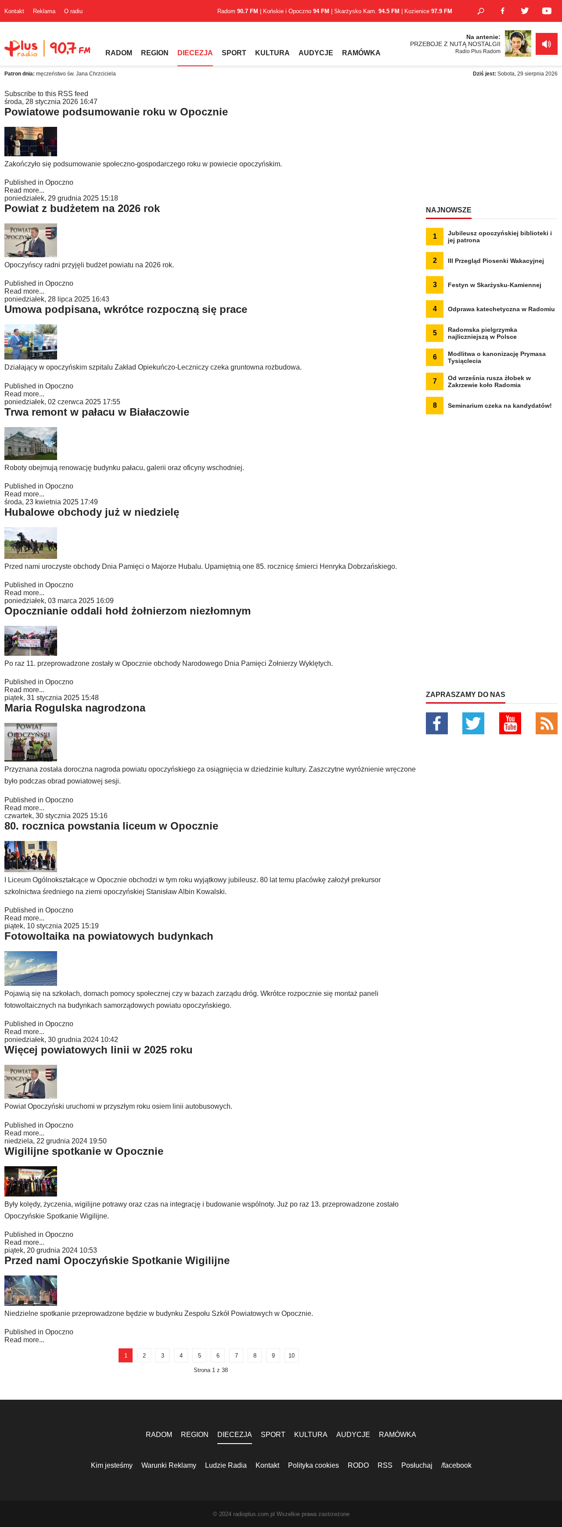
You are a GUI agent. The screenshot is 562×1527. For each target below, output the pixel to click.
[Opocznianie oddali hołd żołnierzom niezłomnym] (30, 653)
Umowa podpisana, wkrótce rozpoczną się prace (125, 309)
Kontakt (14, 11)
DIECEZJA (195, 53)
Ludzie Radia (226, 1465)
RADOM (118, 53)
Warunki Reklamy (168, 1465)
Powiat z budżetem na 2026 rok (82, 208)
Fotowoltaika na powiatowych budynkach (108, 936)
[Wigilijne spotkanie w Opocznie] (30, 1194)
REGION (155, 53)
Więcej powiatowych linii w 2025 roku (98, 1050)
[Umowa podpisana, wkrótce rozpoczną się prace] (30, 357)
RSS (385, 1465)
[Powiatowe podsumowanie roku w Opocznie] (30, 154)
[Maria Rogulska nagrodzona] (30, 759)
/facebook (456, 1465)
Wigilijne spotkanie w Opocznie (83, 1151)
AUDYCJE (316, 53)
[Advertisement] (492, 145)
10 (291, 1355)
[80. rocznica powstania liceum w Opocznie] (30, 869)
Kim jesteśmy (112, 1465)
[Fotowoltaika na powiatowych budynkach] (30, 983)
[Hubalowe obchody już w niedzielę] (30, 556)
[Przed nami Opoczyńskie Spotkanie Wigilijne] (30, 1303)
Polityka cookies (313, 1465)
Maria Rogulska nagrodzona (74, 708)
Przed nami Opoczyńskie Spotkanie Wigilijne (117, 1260)
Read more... (24, 190)
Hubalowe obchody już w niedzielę (91, 512)
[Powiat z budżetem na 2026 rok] (30, 255)
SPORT (234, 53)
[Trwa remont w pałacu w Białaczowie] (30, 457)
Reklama (44, 11)
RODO (358, 1465)
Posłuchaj (416, 1465)
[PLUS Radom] (48, 53)
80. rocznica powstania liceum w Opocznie (111, 826)
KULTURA (272, 53)
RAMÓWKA (361, 53)
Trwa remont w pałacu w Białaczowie (96, 412)
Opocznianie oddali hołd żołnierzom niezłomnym (127, 611)
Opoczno (59, 182)
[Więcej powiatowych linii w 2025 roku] (30, 1096)
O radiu (73, 11)
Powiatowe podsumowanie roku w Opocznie (116, 112)
